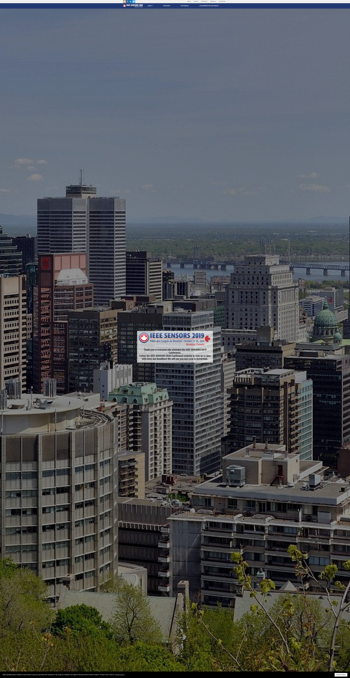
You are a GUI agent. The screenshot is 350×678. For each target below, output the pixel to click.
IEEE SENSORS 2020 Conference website (171, 355)
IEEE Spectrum (213, 1)
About (150, 6)
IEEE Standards (204, 1)
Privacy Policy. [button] (120, 674)
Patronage (184, 6)
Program (166, 6)
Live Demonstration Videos (208, 6)
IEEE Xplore (196, 1)
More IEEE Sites (222, 1)
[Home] (133, 6)
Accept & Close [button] (341, 674)
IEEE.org (189, 1)
